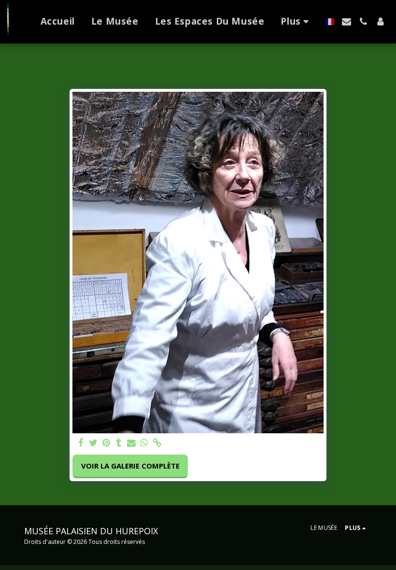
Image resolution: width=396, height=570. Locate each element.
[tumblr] (118, 442)
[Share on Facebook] (80, 442)
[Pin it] (106, 442)
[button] (346, 21)
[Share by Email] (131, 442)
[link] (156, 442)
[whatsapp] (144, 442)
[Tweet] (93, 442)
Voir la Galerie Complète (130, 465)
